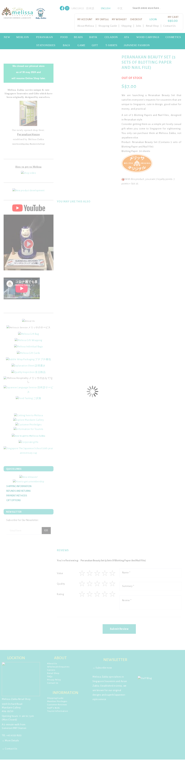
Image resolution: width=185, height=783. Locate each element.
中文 (120, 8)
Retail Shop (152, 26)
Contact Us (169, 26)
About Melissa (85, 26)
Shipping (126, 26)
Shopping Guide (107, 26)
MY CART (102, 19)
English (106, 8)
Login (153, 19)
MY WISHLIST (119, 19)
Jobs (138, 26)
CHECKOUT (136, 19)
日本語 (90, 8)
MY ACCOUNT (84, 19)
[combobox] (156, 8)
